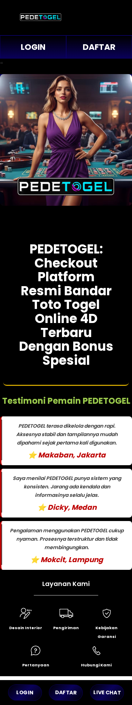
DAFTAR (66, 692)
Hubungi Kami (96, 665)
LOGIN (33, 47)
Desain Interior (25, 628)
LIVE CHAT (107, 692)
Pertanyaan (35, 665)
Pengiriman (66, 628)
